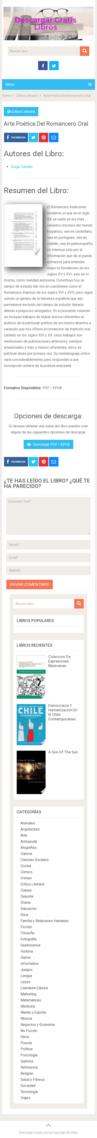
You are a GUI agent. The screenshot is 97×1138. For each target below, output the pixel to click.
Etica (24, 915)
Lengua (26, 976)
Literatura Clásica (34, 988)
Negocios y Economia (38, 1024)
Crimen (26, 878)
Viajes (25, 1098)
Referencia (29, 1067)
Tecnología (29, 1092)
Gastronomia (30, 945)
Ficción (26, 927)
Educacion (29, 908)
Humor (26, 957)
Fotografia (29, 939)
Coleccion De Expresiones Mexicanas (59, 661)
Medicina (28, 1006)
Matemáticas (31, 1000)
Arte (24, 835)
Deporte (27, 896)
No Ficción (29, 1031)
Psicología (29, 1055)
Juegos (26, 970)
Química (27, 1061)
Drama (26, 902)
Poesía (26, 1043)
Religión (27, 1073)
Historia (27, 951)
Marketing (28, 994)
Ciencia (26, 854)
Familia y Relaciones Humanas (45, 921)
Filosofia (27, 933)
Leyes (25, 982)
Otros (25, 1037)
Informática (29, 963)
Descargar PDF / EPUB (51, 444)
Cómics (26, 872)
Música (26, 1018)
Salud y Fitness (33, 1079)
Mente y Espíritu (33, 1012)
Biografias (29, 847)
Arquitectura (30, 829)
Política (26, 1049)
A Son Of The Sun (63, 752)
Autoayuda (29, 841)
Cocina (26, 866)
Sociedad (28, 1086)
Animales (28, 823)
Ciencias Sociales (35, 860)
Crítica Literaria (23, 111)
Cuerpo (26, 890)
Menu (9, 84)
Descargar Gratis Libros (35, 1132)
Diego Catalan (21, 167)
